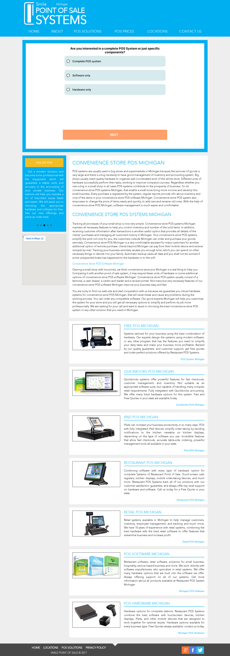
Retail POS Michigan (193, 542)
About (57, 31)
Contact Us (190, 31)
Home (34, 31)
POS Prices (124, 31)
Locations (157, 31)
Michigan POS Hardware (191, 633)
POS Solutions (88, 31)
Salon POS (44, 162)
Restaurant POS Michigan (190, 500)
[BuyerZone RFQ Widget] (115, 96)
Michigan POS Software (191, 591)
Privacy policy (96, 647)
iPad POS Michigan (194, 450)
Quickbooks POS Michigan (190, 405)
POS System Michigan (192, 359)
